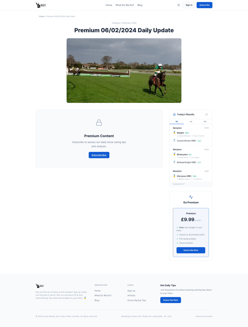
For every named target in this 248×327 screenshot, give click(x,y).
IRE (205, 121)
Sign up (131, 290)
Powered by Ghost (204, 316)
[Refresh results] (206, 114)
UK (191, 121)
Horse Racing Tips (136, 300)
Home (109, 5)
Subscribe (204, 5)
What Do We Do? (125, 5)
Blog (139, 5)
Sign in (189, 5)
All (177, 121)
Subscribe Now (99, 155)
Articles (131, 295)
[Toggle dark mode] (179, 5)
